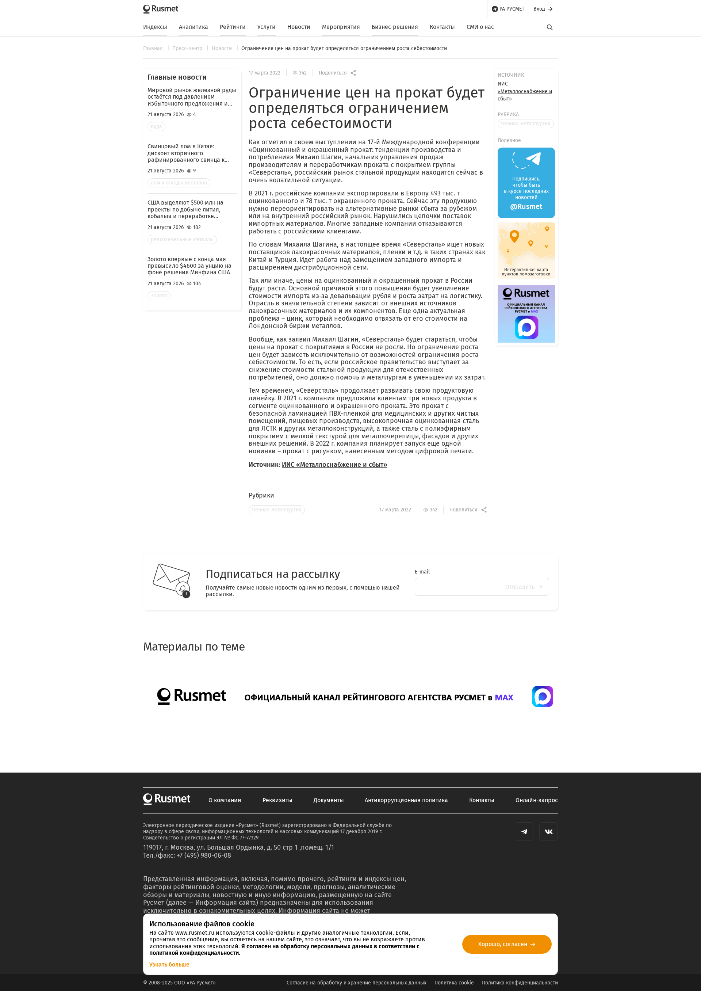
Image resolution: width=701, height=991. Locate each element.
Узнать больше (169, 964)
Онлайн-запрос (537, 800)
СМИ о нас (480, 26)
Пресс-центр (188, 48)
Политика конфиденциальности (520, 983)
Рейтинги (233, 26)
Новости (298, 26)
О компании (224, 800)
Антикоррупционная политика (406, 800)
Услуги (266, 26)
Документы (329, 800)
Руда (156, 126)
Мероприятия (341, 26)
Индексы (155, 26)
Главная (153, 48)
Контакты (442, 26)
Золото (159, 296)
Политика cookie (454, 983)
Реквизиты (277, 800)
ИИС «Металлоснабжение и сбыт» (334, 465)
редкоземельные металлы (182, 239)
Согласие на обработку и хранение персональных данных (356, 983)
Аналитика (193, 26)
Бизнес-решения (395, 26)
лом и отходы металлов (179, 183)
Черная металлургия (277, 510)
